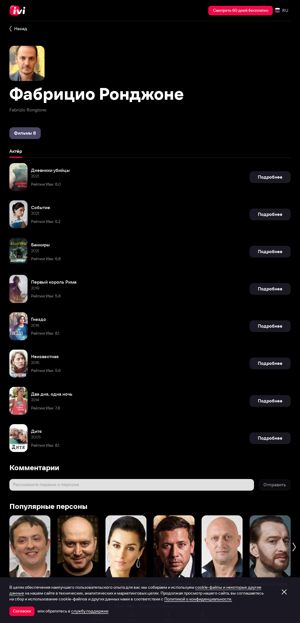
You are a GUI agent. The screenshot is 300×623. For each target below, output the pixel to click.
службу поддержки (89, 611)
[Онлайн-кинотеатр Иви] (19, 11)
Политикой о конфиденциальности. (198, 599)
